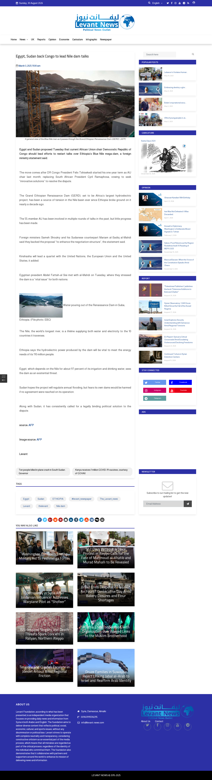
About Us (145, 721)
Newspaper (106, 39)
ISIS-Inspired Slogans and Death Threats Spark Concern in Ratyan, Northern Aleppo (44, 634)
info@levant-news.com (92, 722)
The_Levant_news (109, 499)
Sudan (41, 499)
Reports (41, 39)
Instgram (157, 390)
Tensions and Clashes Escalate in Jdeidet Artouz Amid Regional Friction (44, 671)
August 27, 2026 (170, 312)
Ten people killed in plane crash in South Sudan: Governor (42, 472)
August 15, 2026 (170, 360)
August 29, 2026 (170, 295)
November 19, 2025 (171, 252)
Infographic (91, 39)
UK (32, 39)
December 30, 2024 (148, 174)
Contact (159, 721)
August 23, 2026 (170, 346)
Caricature (77, 39)
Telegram (157, 398)
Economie (64, 39)
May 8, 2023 (168, 91)
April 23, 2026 (169, 201)
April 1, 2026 (168, 218)
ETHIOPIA (57, 499)
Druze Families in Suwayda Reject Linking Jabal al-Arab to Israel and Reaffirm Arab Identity (106, 676)
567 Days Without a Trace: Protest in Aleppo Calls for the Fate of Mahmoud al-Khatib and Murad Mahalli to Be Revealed (106, 555)
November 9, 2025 (171, 269)
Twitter (157, 382)
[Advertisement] (167, 441)
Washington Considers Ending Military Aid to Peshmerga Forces (44, 556)
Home (14, 39)
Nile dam (60, 506)
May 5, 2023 (168, 106)
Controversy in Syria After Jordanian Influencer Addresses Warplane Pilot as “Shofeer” (44, 597)
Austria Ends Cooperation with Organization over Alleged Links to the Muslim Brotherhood (106, 631)
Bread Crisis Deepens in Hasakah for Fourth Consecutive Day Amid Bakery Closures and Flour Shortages (106, 593)
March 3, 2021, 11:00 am (29, 66)
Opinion (52, 39)
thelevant (43, 506)
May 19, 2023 (168, 76)
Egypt (26, 499)
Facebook (183, 382)
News (23, 39)
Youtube (183, 390)
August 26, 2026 (170, 329)
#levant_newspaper (81, 499)
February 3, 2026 (170, 235)
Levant (26, 506)
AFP (31, 425)
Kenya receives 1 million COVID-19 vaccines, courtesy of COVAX (101, 472)
